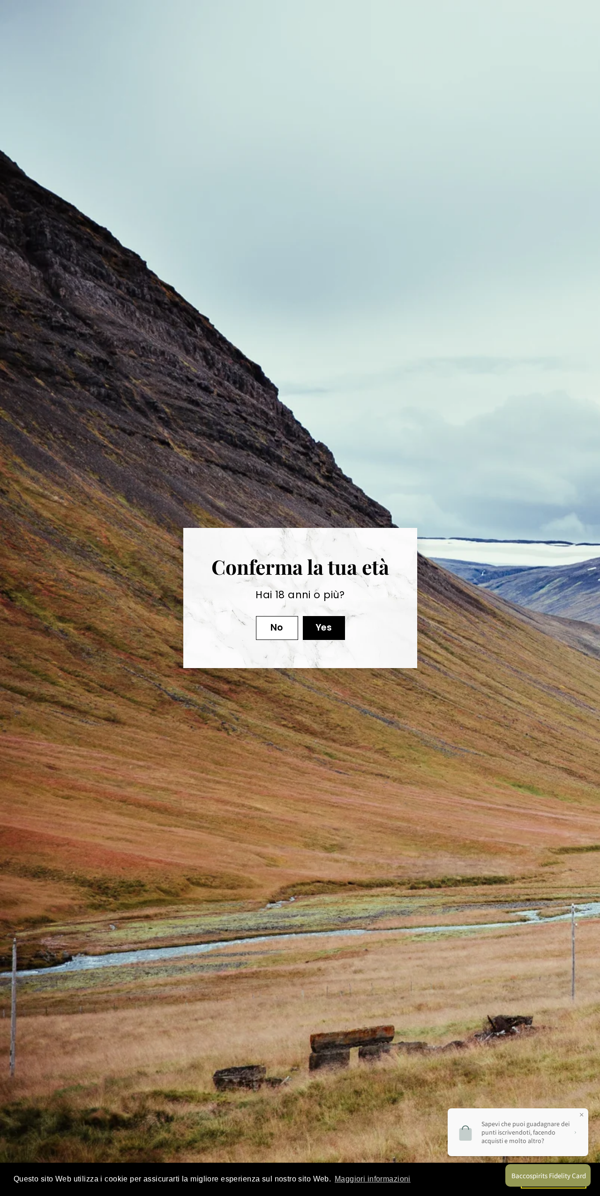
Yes (323, 627)
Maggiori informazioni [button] (373, 1179)
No (276, 627)
